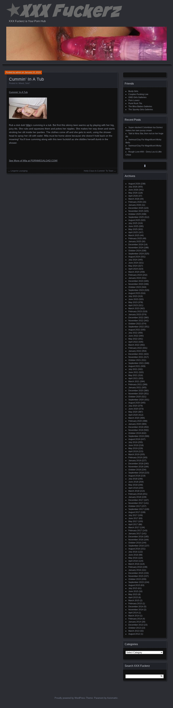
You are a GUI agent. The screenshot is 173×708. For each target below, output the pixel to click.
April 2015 (133, 597)
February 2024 (135, 275)
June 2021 (133, 372)
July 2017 (132, 515)
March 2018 (133, 491)
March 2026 (133, 199)
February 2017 (135, 530)
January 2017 (134, 533)
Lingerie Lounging (19, 171)
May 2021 (133, 375)
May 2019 (133, 448)
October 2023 (134, 287)
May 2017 (133, 521)
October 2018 (134, 470)
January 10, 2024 (33, 72)
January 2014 (134, 622)
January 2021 (134, 387)
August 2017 (134, 512)
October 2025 (134, 214)
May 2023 (133, 302)
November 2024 (135, 247)
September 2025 (136, 217)
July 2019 (132, 442)
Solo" (27, 83)
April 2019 (133, 451)
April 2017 (133, 524)
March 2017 (133, 527)
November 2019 (135, 430)
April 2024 (133, 269)
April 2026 (133, 196)
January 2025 (134, 241)
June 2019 (133, 445)
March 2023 (133, 308)
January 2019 (134, 460)
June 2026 (133, 190)
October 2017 (134, 506)
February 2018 (135, 494)
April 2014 (133, 612)
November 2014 (135, 609)
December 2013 (135, 625)
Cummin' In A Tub (18, 92)
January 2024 (134, 278)
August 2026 (134, 184)
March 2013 (133, 631)
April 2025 (133, 232)
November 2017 (135, 503)
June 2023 (133, 299)
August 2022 (134, 330)
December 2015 (135, 573)
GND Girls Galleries (137, 97)
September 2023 (136, 290)
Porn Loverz (134, 100)
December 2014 (135, 606)
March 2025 (133, 235)
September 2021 (136, 363)
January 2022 (134, 351)
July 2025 (132, 223)
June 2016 (133, 555)
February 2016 (135, 567)
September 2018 (136, 473)
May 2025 (133, 229)
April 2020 (133, 415)
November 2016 (135, 539)
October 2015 (134, 579)
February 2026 (135, 202)
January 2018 (134, 497)
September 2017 (136, 509)
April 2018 (133, 488)
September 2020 (136, 400)
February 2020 (135, 421)
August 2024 (134, 257)
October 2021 (134, 360)
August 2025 (134, 220)
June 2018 (133, 482)
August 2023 (134, 293)
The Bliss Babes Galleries (140, 106)
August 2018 (134, 476)
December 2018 (135, 463)
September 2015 (136, 582)
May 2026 (133, 193)
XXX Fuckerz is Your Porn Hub (27, 21)
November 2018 (135, 466)
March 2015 (133, 600)
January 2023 (134, 314)
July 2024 (132, 260)
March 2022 (133, 345)
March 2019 (133, 454)
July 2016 (132, 552)
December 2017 (135, 500)
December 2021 (135, 354)
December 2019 (135, 427)
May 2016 (133, 558)
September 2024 (136, 254)
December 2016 (135, 536)
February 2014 (135, 619)
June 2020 (133, 409)
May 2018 (133, 485)
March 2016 (133, 564)
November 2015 (135, 576)
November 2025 (135, 211)
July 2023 (132, 296)
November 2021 (135, 357)
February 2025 (135, 238)
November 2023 (135, 284)
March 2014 (133, 616)
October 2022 (134, 323)
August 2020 (134, 403)
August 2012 (134, 634)
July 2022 (132, 333)
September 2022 (136, 327)
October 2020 (134, 396)
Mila (28, 125)
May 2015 (133, 594)
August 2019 (134, 439)
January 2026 (134, 205)
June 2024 (133, 263)
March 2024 (133, 272)
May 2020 (133, 412)
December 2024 (135, 244)
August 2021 (134, 366)
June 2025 (133, 226)
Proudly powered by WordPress (70, 698)
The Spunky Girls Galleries (140, 109)
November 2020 (135, 393)
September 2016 (136, 546)
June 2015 (133, 591)
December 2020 (135, 390)
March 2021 (133, 381)
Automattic (112, 698)
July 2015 (132, 588)
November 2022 (135, 320)
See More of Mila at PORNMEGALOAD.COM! (33, 160)
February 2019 (135, 457)
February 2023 (135, 311)
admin (18, 72)
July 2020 (132, 406)
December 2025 (135, 208)
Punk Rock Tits (135, 103)
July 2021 (132, 369)
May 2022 (133, 339)
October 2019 (134, 433)
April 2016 (133, 561)
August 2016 (134, 549)
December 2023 (135, 281)
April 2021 (133, 378)
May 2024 (133, 266)
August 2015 (134, 585)
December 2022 (135, 317)
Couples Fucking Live (138, 94)
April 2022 (133, 342)
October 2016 (134, 543)
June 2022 (133, 336)
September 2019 (136, 436)
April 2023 (133, 305)
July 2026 (132, 187)
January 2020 (134, 424)
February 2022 (135, 348)
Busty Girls (133, 91)
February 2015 (135, 603)
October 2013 (134, 628)
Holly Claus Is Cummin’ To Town (98, 171)
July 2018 (132, 479)
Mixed (21, 83)
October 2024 (134, 250)
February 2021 (135, 384)
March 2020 (133, 418)
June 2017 (133, 518)
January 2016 (134, 570)
